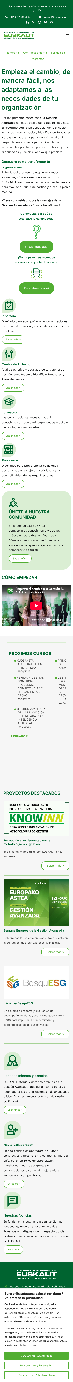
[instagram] (39, 22)
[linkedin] (27, 22)
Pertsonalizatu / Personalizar (36, 1365)
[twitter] (33, 22)
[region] (36, 1335)
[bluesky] (45, 22)
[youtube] (51, 22)
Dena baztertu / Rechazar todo (37, 1374)
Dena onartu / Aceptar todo (36, 1355)
